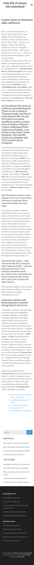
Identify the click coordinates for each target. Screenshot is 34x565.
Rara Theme (26, 555)
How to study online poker (11, 525)
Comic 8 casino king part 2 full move (14, 533)
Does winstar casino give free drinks (16, 443)
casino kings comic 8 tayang (20, 410)
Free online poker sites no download (15, 468)
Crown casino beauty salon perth (14, 478)
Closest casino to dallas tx (11, 540)
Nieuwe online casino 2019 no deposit (15, 537)
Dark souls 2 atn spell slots (11, 501)
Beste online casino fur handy (12, 529)
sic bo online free (16, 408)
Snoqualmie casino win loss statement (16, 464)
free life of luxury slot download (15, 4)
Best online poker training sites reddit (16, 447)
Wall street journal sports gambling (14, 515)
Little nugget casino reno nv (11, 498)
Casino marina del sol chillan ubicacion (16, 482)
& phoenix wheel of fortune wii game (14, 512)
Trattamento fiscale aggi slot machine (16, 451)
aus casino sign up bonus (19, 405)
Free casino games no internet (13, 455)
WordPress (20, 557)
